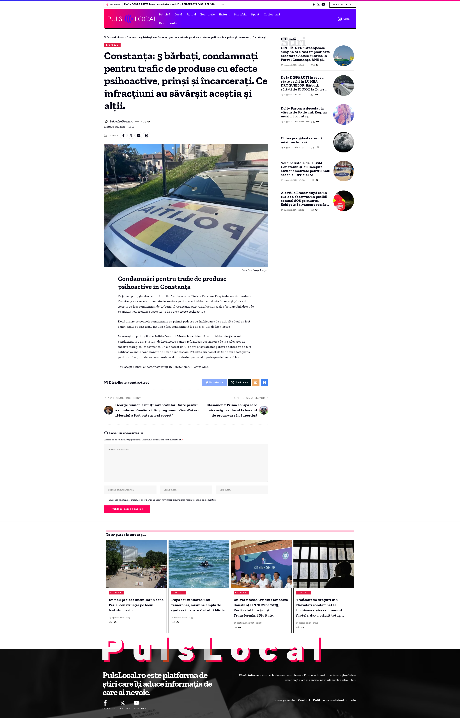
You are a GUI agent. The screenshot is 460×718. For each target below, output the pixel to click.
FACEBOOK (109, 708)
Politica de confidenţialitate (334, 700)
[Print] (146, 135)
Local (112, 44)
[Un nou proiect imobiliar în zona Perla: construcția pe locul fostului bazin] (136, 564)
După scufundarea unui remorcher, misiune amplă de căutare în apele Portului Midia (198, 605)
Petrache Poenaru (121, 121)
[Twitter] (318, 4)
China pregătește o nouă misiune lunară (301, 140)
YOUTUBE (140, 708)
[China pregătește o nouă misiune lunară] (343, 142)
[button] (223, 4)
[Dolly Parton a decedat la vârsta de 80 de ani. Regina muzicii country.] (343, 114)
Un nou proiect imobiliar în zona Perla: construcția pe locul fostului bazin (136, 605)
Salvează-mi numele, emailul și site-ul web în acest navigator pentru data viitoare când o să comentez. (162, 499)
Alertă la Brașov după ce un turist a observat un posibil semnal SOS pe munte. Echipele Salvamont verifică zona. (304, 198)
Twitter (125, 708)
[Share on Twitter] (131, 135)
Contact (304, 700)
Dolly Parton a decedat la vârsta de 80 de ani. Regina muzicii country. (304, 112)
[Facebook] (314, 4)
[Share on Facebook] (123, 135)
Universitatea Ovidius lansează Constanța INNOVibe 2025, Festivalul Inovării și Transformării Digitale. (261, 607)
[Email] (138, 135)
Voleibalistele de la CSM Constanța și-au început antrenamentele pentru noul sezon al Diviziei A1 (305, 169)
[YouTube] (323, 4)
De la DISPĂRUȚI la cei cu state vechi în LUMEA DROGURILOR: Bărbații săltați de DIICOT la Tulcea (170, 4)
